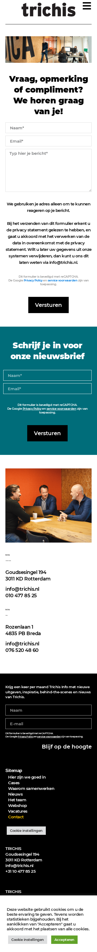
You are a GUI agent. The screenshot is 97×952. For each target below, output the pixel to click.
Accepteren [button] (64, 939)
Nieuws (15, 794)
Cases (14, 782)
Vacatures (17, 811)
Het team (17, 799)
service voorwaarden (63, 280)
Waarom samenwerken (31, 788)
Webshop (17, 805)
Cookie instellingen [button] (26, 830)
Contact (16, 816)
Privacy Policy (33, 280)
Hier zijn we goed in (27, 777)
